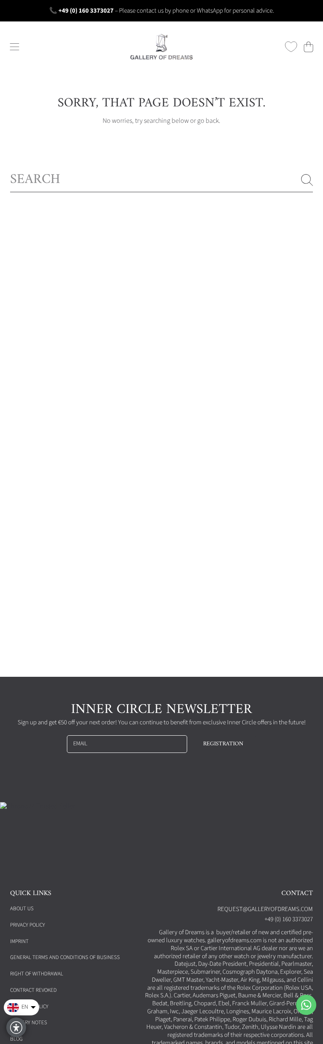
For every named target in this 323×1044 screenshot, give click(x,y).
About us (22, 908)
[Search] (307, 180)
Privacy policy (27, 925)
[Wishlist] (291, 46)
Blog (16, 1039)
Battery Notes (28, 1022)
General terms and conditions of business (65, 957)
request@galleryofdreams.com (265, 909)
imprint (19, 941)
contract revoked (33, 990)
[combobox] (161, 180)
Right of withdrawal (36, 974)
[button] (14, 46)
